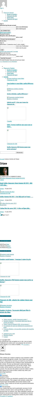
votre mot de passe (21, 29)
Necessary (5, 375)
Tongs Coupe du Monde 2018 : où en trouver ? (16, 324)
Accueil (2, 159)
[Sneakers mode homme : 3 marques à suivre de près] (7, 254)
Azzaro (9, 90)
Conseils (5, 20)
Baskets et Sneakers (12, 99)
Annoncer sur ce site (9, 333)
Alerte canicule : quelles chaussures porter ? (15, 319)
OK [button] (22, 344)
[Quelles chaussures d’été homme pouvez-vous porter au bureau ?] (16, 142)
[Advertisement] (14, 156)
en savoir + (27, 344)
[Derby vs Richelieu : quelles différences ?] (15, 89)
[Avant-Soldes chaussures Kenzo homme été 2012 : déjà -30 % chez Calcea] (12, 178)
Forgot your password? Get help (9, 51)
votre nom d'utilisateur (22, 27)
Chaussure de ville (12, 80)
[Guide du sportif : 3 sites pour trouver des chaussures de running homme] (15, 97)
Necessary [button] (3, 373)
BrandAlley (3, 205)
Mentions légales (8, 335)
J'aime (7, 244)
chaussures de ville (5, 193)
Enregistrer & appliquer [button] (6, 396)
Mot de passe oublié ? (5, 32)
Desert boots (10, 17)
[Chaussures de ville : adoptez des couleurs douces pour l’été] (9, 295)
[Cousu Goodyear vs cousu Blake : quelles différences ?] (15, 78)
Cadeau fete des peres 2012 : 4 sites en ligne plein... (15, 208)
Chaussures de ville (12, 16)
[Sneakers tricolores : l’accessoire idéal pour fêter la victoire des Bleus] (6, 305)
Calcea (2, 179)
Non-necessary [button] (4, 385)
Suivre (8, 246)
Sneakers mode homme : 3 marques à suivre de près (15, 259)
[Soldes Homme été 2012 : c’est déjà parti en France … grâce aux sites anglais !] (7, 191)
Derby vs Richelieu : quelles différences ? (17, 94)
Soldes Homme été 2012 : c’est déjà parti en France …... (16, 197)
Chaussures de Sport (12, 19)
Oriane (2, 188)
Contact (5, 337)
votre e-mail (19, 37)
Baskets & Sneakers (12, 14)
